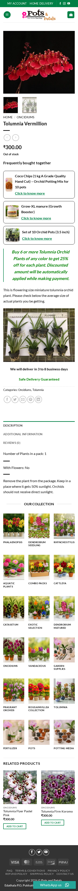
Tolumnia (38, 390)
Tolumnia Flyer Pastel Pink (17, 813)
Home (8, 117)
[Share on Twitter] (15, 399)
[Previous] (10, 62)
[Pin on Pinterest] (30, 399)
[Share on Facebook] (7, 399)
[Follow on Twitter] (39, 852)
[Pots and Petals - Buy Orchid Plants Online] (39, 14)
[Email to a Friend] (22, 399)
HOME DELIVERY (41, 3)
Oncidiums (25, 117)
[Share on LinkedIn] (38, 399)
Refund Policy (16, 873)
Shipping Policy (42, 873)
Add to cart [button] (14, 826)
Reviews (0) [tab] (11, 443)
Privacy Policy (59, 870)
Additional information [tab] (23, 434)
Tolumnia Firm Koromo (57, 811)
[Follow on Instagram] (64, 3)
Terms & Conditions (30, 870)
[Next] (68, 62)
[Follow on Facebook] (60, 3)
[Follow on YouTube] (68, 3)
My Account (17, 3)
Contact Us (65, 873)
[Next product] (7, 137)
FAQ (9, 870)
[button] (7, 14)
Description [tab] (13, 425)
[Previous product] (15, 137)
